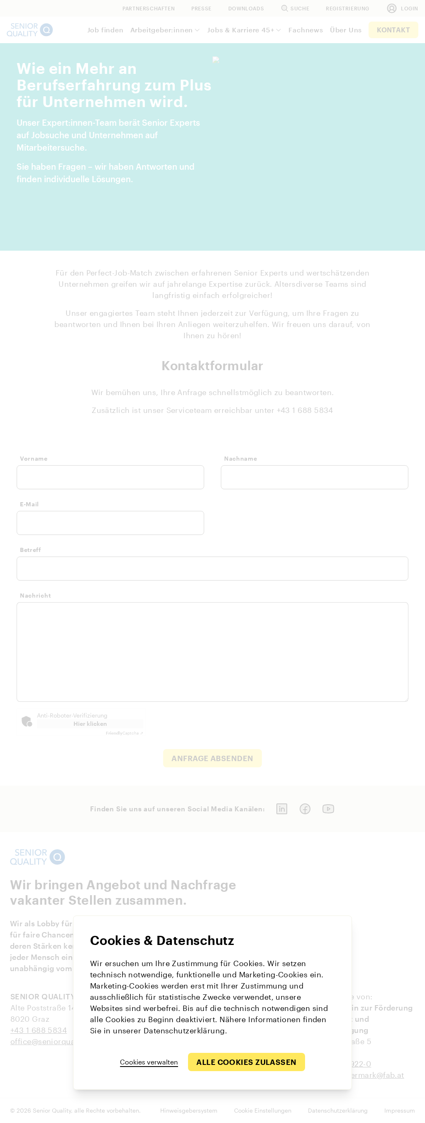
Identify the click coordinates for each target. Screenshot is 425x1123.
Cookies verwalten (149, 1062)
